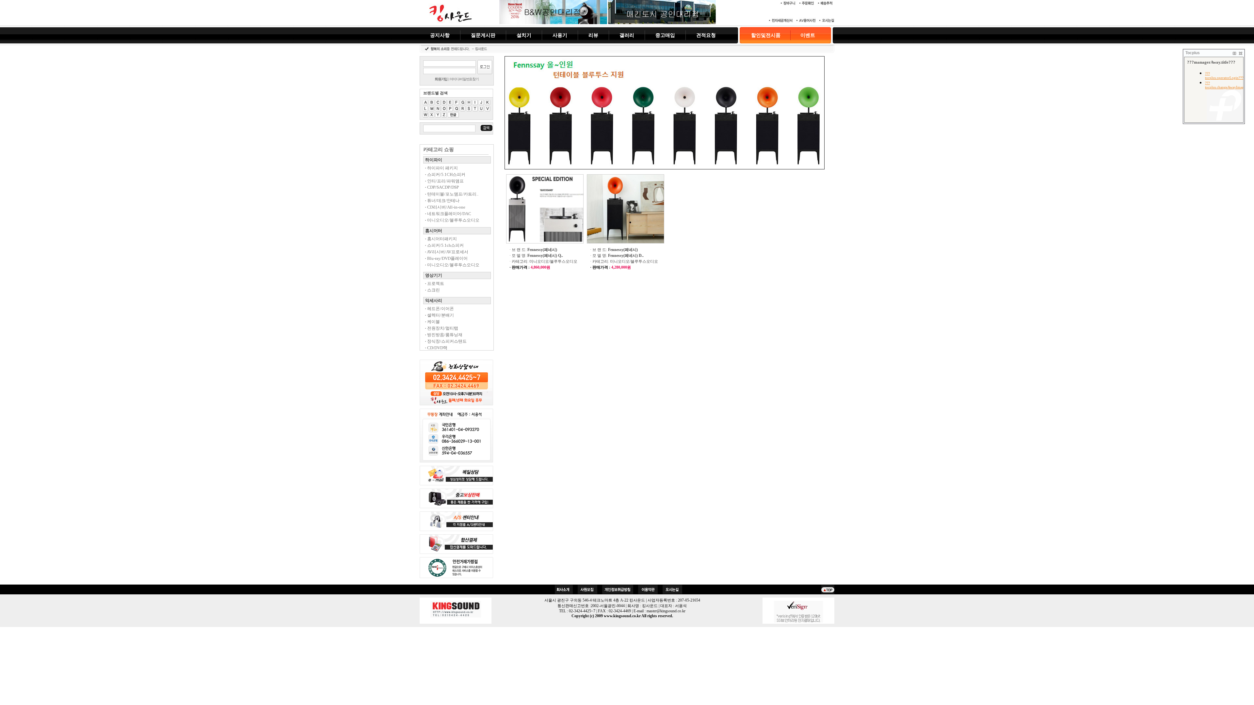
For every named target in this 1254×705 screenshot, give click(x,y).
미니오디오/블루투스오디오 (452, 220)
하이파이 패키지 (441, 167)
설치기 (524, 35)
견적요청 (706, 35)
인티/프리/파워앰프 (444, 181)
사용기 (560, 35)
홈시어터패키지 (441, 238)
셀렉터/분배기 (439, 315)
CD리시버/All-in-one (445, 207)
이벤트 (807, 35)
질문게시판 (483, 35)
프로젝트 (434, 283)
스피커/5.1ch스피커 (444, 245)
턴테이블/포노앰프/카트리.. (451, 194)
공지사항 (440, 35)
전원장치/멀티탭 (441, 328)
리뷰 (593, 35)
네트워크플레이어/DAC (448, 213)
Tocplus (1192, 53)
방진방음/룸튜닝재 (443, 334)
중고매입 (665, 35)
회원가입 (441, 79)
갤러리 (626, 35)
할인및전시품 (765, 35)
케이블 (432, 321)
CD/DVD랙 (436, 347)
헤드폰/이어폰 (439, 308)
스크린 (432, 290)
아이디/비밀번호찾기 (464, 79)
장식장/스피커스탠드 (446, 341)
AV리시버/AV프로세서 (446, 251)
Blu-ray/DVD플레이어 (446, 258)
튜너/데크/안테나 (442, 200)
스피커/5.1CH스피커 (445, 174)
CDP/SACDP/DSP (442, 187)
